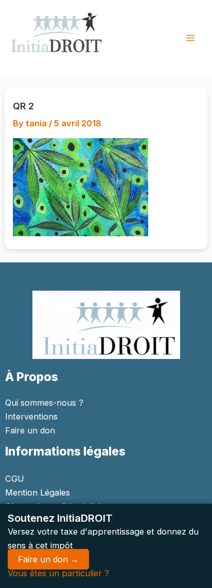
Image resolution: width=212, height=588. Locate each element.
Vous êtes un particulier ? (58, 573)
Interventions (31, 416)
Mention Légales (37, 492)
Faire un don (30, 430)
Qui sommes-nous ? (44, 402)
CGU (14, 478)
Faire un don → (48, 559)
